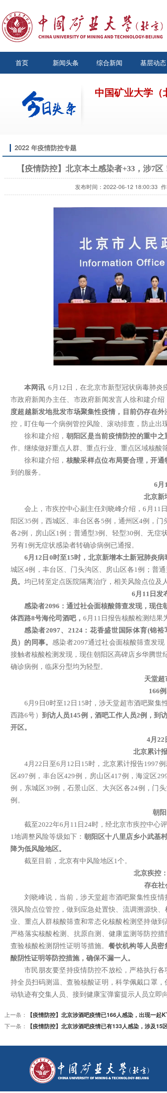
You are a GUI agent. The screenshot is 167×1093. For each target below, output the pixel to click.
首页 (21, 62)
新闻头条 (66, 62)
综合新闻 (109, 62)
